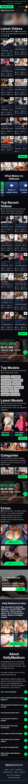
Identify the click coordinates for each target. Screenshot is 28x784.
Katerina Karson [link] (19, 284)
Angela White (6, 384)
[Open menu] (25, 10)
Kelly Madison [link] (5, 147)
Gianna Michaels (7, 387)
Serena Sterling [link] (19, 69)
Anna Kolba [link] (18, 89)
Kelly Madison (17, 380)
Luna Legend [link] (5, 71)
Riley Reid (5, 391)
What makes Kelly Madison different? (10, 754)
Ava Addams (16, 377)
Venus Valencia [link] (19, 324)
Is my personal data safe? (10, 713)
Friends (16, 772)
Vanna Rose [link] (4, 50)
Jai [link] (2, 89)
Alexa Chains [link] (5, 245)
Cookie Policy (19, 769)
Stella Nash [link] (4, 109)
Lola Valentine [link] (5, 324)
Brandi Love (5, 377)
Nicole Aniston (6, 380)
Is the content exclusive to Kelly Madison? (12, 699)
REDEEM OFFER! (6, 7)
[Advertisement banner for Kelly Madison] (14, 166)
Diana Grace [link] (4, 128)
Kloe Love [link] (18, 148)
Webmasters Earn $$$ (14, 777)
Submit (20, 589)
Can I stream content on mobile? (9, 719)
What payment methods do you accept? (12, 706)
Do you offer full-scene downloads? (9, 727)
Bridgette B (5, 394)
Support (6, 769)
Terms (12, 769)
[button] (26, 425)
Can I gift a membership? (10, 747)
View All (23, 156)
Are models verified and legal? (12, 733)
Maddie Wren (18, 387)
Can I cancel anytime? (9, 692)
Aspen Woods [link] (19, 49)
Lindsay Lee (14, 391)
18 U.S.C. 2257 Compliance (13, 775)
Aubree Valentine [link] (20, 304)
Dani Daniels (15, 394)
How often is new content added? (10, 740)
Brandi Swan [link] (18, 128)
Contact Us (22, 772)
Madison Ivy (16, 384)
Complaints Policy (7, 772)
